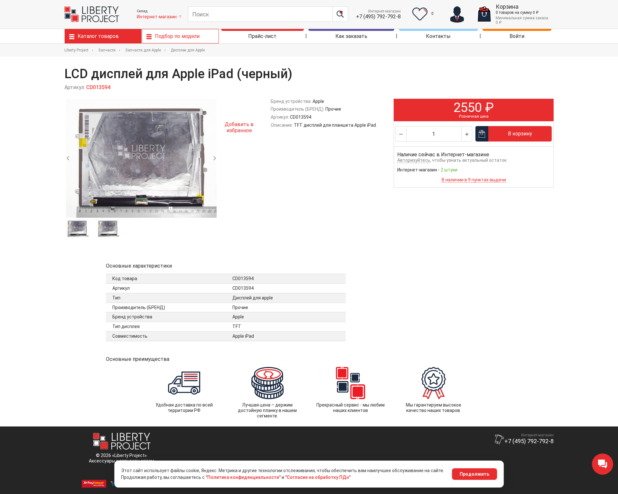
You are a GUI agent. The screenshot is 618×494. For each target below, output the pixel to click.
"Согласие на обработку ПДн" (318, 477)
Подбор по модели (177, 36)
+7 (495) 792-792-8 (378, 17)
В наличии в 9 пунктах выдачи (474, 179)
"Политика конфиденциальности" (243, 477)
